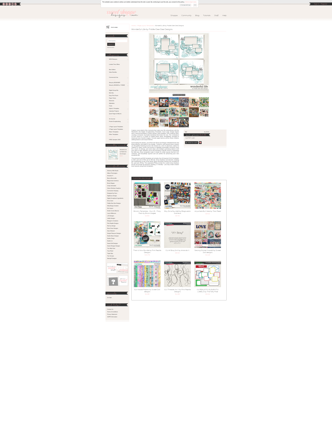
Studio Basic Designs (113, 236)
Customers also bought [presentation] (142, 178)
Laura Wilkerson (111, 213)
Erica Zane (110, 200)
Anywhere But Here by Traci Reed (208, 211)
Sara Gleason (111, 231)
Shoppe (174, 15)
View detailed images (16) (179, 94)
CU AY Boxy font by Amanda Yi (177, 250)
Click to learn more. (191, 2)
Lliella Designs (111, 218)
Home (133, 25)
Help (224, 15)
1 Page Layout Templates (145, 25)
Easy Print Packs (113, 95)
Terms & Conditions (112, 311)
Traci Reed (110, 251)
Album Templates (113, 131)
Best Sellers (112, 69)
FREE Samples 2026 (114, 139)
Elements (111, 100)
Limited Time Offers (114, 64)
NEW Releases (113, 59)
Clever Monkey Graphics (114, 188)
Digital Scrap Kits (113, 90)
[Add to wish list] (200, 142)
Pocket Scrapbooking (115, 121)
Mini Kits (111, 93)
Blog (197, 15)
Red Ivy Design (111, 225)
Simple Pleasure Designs (114, 233)
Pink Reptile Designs (112, 223)
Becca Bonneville (112, 178)
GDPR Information (112, 316)
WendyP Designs (112, 258)
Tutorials (206, 15)
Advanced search (110, 47)
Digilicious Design (112, 195)
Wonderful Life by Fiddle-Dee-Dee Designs (123, 151)
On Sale (109, 297)
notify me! (188, 138)
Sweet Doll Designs (112, 243)
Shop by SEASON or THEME (117, 85)
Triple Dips (110, 253)
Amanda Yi (110, 175)
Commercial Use (113, 77)
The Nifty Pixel (111, 248)
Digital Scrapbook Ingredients (115, 198)
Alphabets (111, 103)
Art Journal (112, 119)
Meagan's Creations (112, 220)
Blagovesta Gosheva (113, 180)
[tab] (142, 178)
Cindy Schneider (111, 185)
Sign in (316, 4)
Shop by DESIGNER (114, 82)
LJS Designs (110, 215)
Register (324, 4)
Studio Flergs (110, 238)
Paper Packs (112, 98)
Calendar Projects (114, 111)
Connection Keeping (112, 190)
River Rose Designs (112, 228)
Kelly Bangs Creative (113, 205)
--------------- (112, 61)
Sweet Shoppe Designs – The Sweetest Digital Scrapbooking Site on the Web (123, 13)
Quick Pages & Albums (115, 113)
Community (186, 15)
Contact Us (110, 309)
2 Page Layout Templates (116, 129)
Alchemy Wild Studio (112, 170)
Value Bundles (113, 72)
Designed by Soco (112, 193)
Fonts (110, 106)
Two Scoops (110, 256)
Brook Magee (111, 183)
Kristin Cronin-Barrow (113, 210)
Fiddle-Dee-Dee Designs (114, 203)
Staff (216, 15)
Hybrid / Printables (114, 108)
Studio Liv (110, 241)
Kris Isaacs (110, 208)
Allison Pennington (112, 173)
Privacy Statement (112, 314)
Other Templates (113, 134)
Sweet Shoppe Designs (113, 246)
